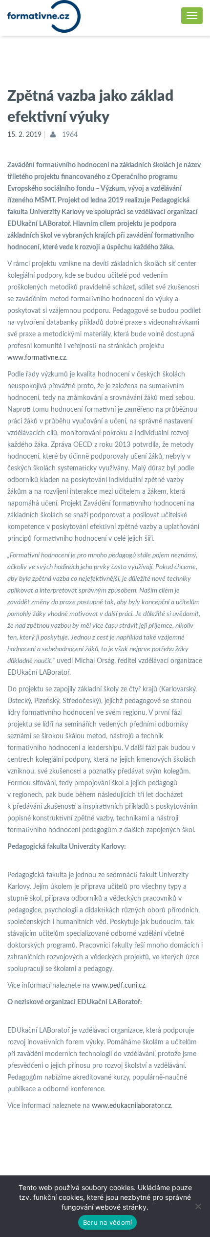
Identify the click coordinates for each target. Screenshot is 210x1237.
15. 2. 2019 (24, 135)
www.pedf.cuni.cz (118, 985)
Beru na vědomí (107, 1222)
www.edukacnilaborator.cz (131, 1106)
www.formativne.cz (36, 357)
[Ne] (198, 1206)
